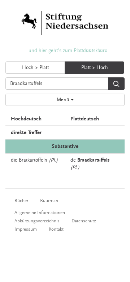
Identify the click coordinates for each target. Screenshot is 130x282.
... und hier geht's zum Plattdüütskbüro (65, 51)
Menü (64, 100)
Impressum (25, 229)
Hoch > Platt (35, 67)
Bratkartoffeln (33, 160)
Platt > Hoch (94, 67)
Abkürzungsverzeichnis (37, 220)
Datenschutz (84, 220)
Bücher (21, 200)
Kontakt (56, 229)
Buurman (49, 200)
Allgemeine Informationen (39, 212)
